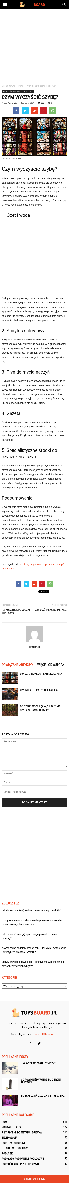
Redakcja (12, 103)
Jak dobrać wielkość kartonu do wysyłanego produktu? (32, 910)
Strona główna (8, 85)
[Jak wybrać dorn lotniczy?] (10, 1068)
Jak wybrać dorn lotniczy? (38, 1063)
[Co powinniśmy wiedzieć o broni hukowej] (10, 1084)
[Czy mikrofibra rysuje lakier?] (10, 694)
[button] (64, 4)
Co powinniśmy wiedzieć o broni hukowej (41, 1081)
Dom (4, 1122)
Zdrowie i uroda (12, 1127)
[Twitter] (39, 1043)
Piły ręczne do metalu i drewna (22, 1132)
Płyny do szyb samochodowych (21, 91)
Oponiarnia (8, 568)
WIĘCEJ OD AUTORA (50, 665)
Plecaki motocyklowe (15, 1148)
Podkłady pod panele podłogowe (23, 1158)
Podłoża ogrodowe (13, 1143)
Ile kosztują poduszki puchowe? (16, 611)
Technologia (9, 1137)
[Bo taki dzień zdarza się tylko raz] (10, 1100)
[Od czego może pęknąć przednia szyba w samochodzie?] (10, 710)
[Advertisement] (34, 46)
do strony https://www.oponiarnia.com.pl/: (42, 564)
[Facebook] (30, 1043)
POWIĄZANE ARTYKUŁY (17, 665)
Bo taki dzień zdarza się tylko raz (43, 1095)
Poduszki (7, 1153)
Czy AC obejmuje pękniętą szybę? (41, 673)
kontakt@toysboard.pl (47, 1034)
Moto (5, 91)
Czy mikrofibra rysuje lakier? (39, 690)
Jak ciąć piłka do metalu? (51, 609)
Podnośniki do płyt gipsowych (21, 1164)
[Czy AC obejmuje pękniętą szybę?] (10, 678)
